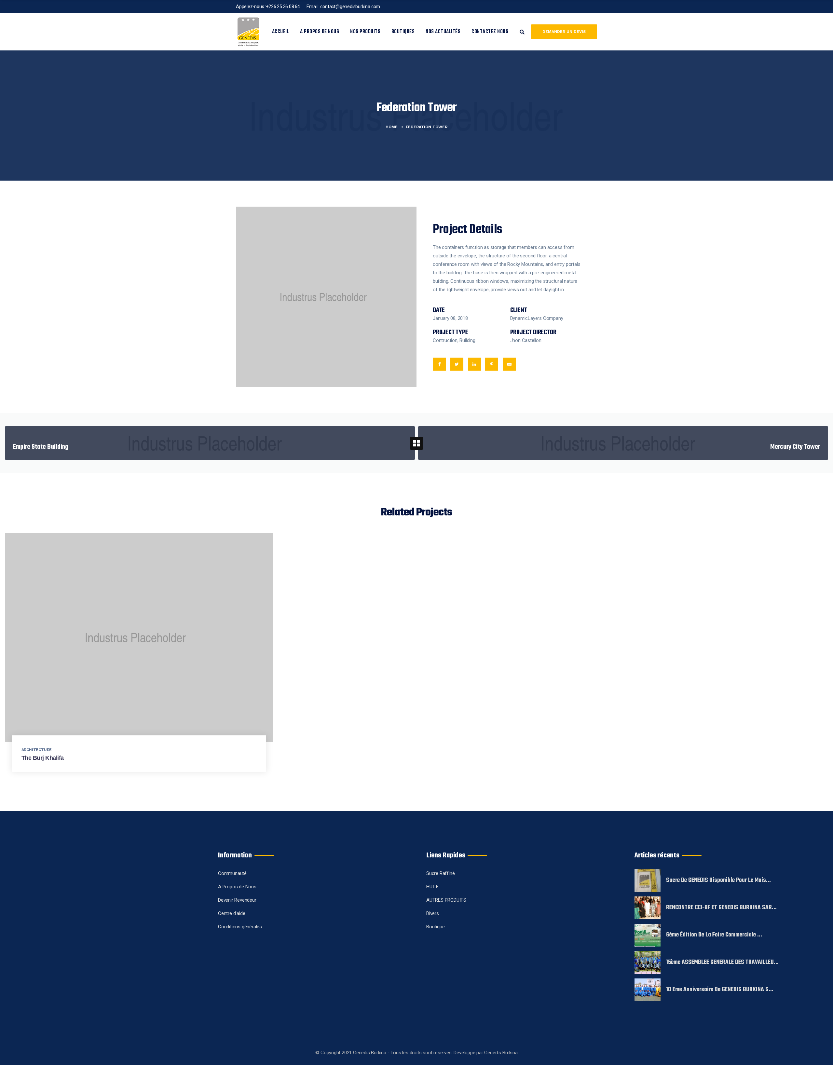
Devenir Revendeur (237, 900)
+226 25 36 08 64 (283, 6)
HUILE (432, 887)
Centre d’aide (231, 913)
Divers (432, 913)
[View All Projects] (416, 443)
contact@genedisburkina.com (350, 6)
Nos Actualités (443, 32)
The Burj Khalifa (42, 758)
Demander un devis (564, 31)
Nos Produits (365, 32)
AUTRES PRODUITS (446, 900)
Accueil (280, 32)
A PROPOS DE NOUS (319, 32)
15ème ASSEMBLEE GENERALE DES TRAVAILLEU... (722, 962)
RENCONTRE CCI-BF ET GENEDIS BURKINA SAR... (721, 907)
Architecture (36, 749)
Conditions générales (240, 927)
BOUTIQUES (403, 32)
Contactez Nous (489, 32)
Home (392, 127)
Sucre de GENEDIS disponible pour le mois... (718, 880)
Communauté (232, 873)
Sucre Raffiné (440, 873)
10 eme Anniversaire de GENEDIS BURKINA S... (719, 989)
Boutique (435, 927)
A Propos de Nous (237, 887)
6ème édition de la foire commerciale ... (714, 935)
